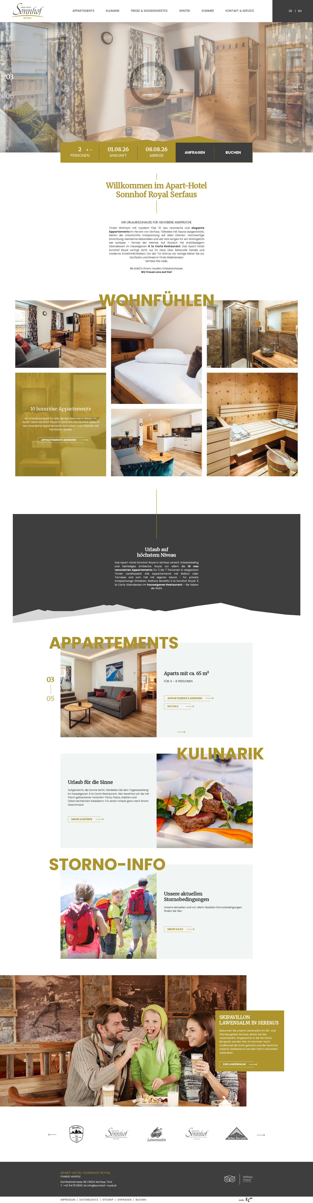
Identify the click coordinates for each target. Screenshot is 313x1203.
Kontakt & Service (240, 11)
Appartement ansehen (183, 698)
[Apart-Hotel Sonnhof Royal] (116, 1133)
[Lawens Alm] (156, 1133)
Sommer (208, 11)
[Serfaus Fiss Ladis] (237, 1133)
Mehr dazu (175, 929)
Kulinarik (112, 11)
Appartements (83, 11)
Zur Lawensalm (234, 1064)
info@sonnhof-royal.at (102, 1185)
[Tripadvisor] (228, 1179)
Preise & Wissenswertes (149, 11)
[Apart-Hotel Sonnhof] (197, 1134)
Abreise (157, 155)
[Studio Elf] (246, 1200)
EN (299, 11)
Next (299, 87)
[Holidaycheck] (246, 1179)
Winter (184, 11)
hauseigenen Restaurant (164, 585)
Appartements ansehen (58, 440)
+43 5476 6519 (72, 1185)
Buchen (233, 152)
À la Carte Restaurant (164, 246)
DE (290, 11)
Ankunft (118, 155)
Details (172, 706)
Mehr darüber (81, 819)
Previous (132, 732)
